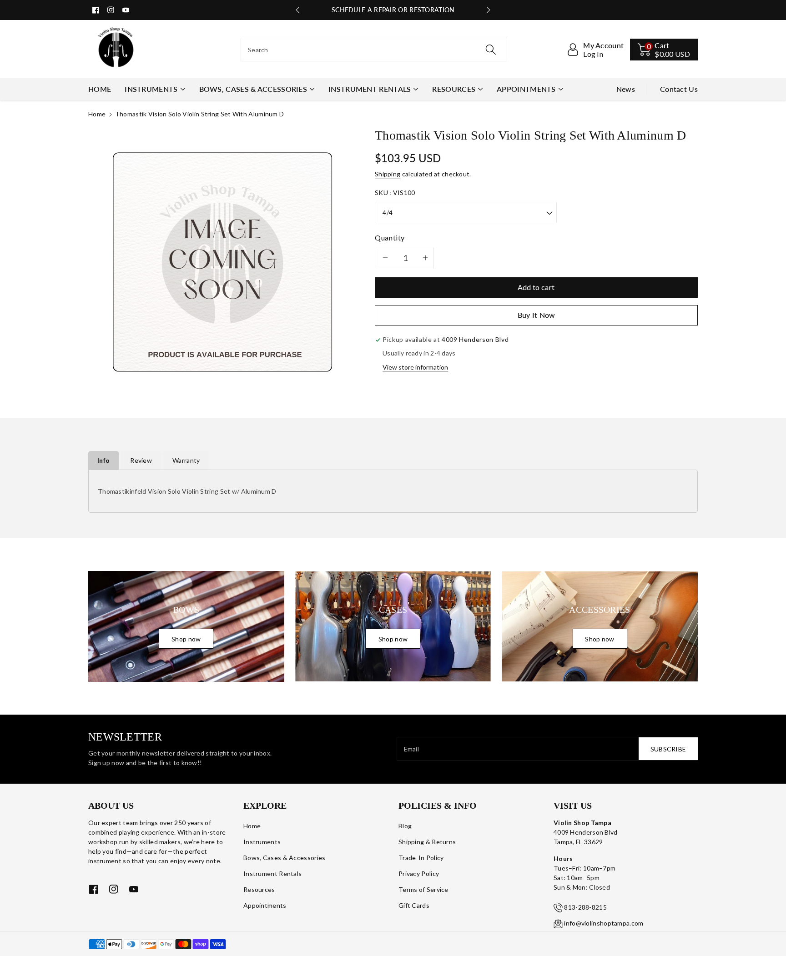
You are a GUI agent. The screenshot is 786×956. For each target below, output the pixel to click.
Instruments (151, 89)
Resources (453, 89)
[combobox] (374, 49)
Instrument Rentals (369, 89)
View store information (415, 367)
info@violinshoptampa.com (603, 923)
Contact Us (679, 89)
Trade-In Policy (421, 857)
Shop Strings (393, 10)
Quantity (390, 237)
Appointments (526, 89)
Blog (405, 826)
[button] (663, 49)
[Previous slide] (297, 10)
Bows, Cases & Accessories (253, 89)
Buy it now (536, 314)
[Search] (491, 49)
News (625, 89)
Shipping (387, 174)
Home (97, 114)
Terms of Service (423, 889)
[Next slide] (488, 10)
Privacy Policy (418, 873)
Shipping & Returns (427, 842)
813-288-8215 (585, 907)
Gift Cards (413, 905)
